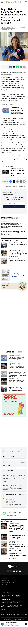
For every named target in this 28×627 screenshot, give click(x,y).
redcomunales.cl (5, 580)
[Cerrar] (26, 624)
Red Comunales (6, 26)
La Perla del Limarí (19, 603)
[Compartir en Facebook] (10, 67)
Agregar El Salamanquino (7, 29)
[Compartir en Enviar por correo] (21, 67)
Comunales (17, 217)
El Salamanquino (10, 606)
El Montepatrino (10, 603)
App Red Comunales (22, 614)
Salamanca (5, 218)
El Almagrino (4, 594)
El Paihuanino (10, 602)
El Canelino (18, 605)
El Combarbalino (11, 605)
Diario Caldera (18, 594)
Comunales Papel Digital (6, 612)
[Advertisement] (14, 304)
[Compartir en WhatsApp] (17, 67)
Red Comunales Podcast (10, 614)
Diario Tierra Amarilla (10, 595)
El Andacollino (17, 602)
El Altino (18, 595)
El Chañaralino (11, 594)
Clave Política (16, 612)
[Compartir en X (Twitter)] (14, 67)
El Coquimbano (17, 601)
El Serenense (10, 601)
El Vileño (17, 606)
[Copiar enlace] (24, 67)
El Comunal (3, 601)
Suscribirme (14, 207)
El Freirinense (17, 596)
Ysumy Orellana (13, 218)
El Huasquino (10, 596)
